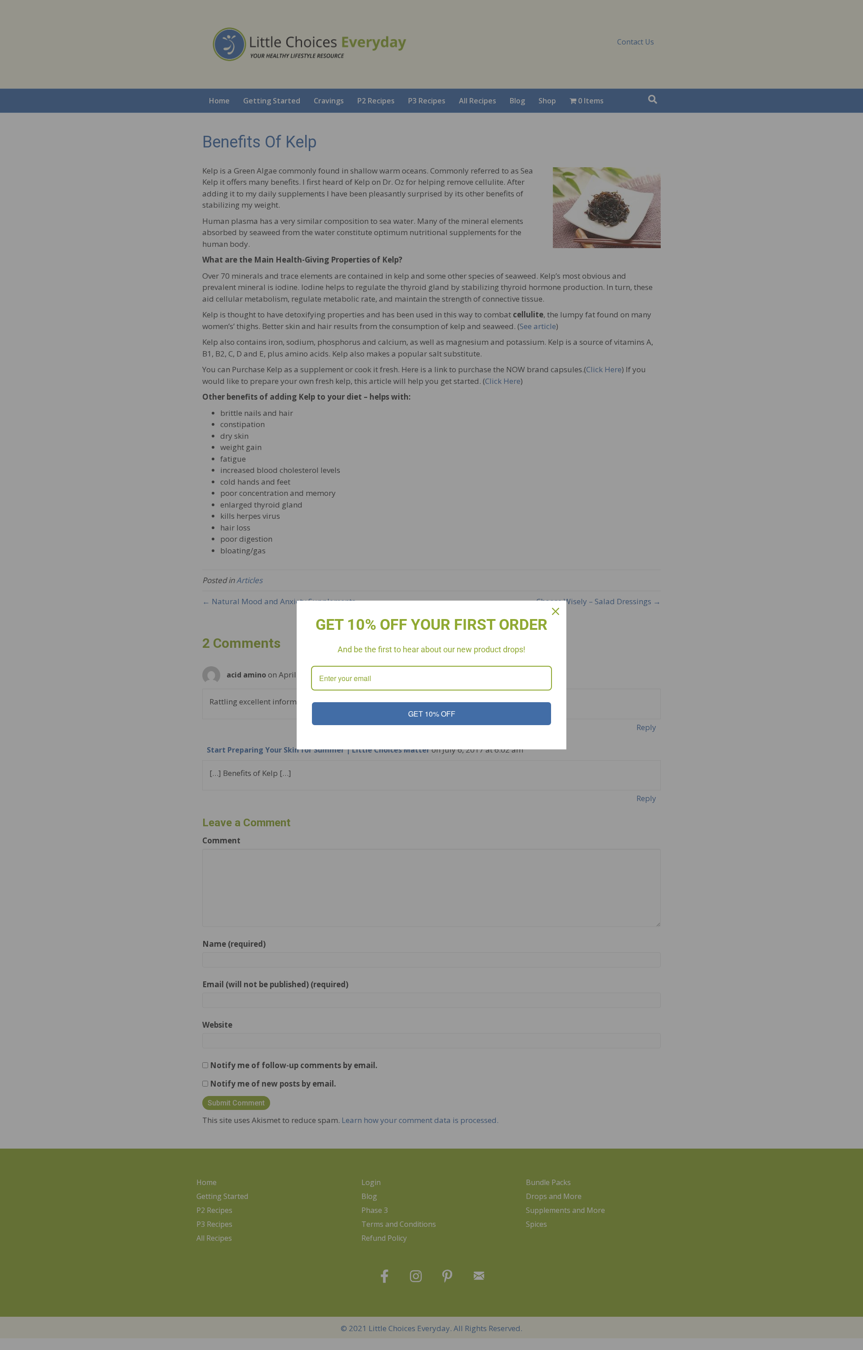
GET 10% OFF (431, 713)
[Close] (555, 611)
